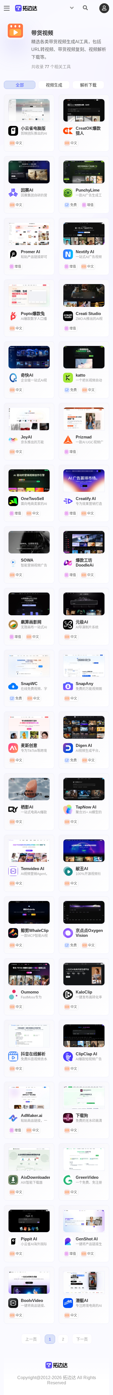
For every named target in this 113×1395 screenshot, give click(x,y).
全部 (20, 85)
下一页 (82, 1339)
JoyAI (29, 419)
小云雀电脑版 (29, 110)
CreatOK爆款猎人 (83, 110)
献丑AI (83, 850)
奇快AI (29, 357)
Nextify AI (83, 234)
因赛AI (29, 172)
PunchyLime (83, 172)
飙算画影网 (29, 604)
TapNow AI (83, 789)
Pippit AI (29, 1221)
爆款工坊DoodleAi (83, 542)
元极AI (83, 604)
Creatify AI (83, 480)
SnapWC (29, 665)
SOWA (29, 542)
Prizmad (83, 419)
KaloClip (83, 974)
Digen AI (83, 727)
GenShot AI (83, 1221)
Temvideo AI (29, 850)
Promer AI (29, 234)
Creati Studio (83, 295)
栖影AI (29, 789)
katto (83, 357)
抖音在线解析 (29, 1035)
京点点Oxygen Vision (83, 912)
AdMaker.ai (29, 1097)
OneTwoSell (29, 480)
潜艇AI (83, 1282)
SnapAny (83, 665)
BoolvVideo (29, 1282)
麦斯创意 (29, 727)
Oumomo (29, 974)
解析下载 (88, 85)
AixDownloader (29, 1159)
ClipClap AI (83, 1035)
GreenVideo (83, 1159)
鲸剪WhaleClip (29, 912)
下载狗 (83, 1097)
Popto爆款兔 (29, 295)
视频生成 (54, 85)
